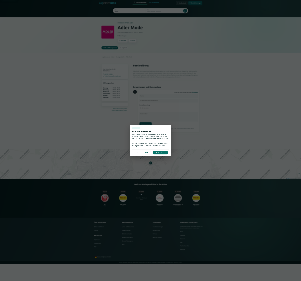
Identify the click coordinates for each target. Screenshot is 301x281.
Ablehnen (147, 152)
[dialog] (150, 140)
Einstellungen (137, 152)
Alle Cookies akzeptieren (160, 152)
